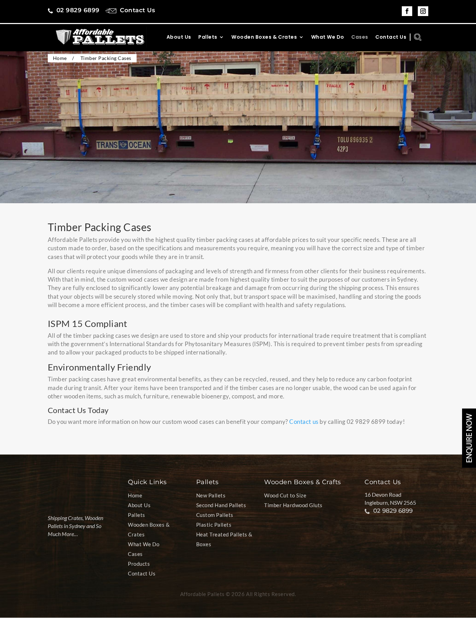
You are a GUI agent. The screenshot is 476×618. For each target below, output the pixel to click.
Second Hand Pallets (221, 505)
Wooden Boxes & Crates (264, 37)
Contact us (303, 421)
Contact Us (390, 37)
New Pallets (211, 495)
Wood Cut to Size (285, 495)
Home (135, 495)
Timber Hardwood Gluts (293, 505)
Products (139, 563)
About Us (179, 37)
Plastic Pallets (214, 524)
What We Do (327, 37)
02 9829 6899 (393, 510)
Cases (359, 37)
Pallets (207, 37)
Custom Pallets (214, 515)
